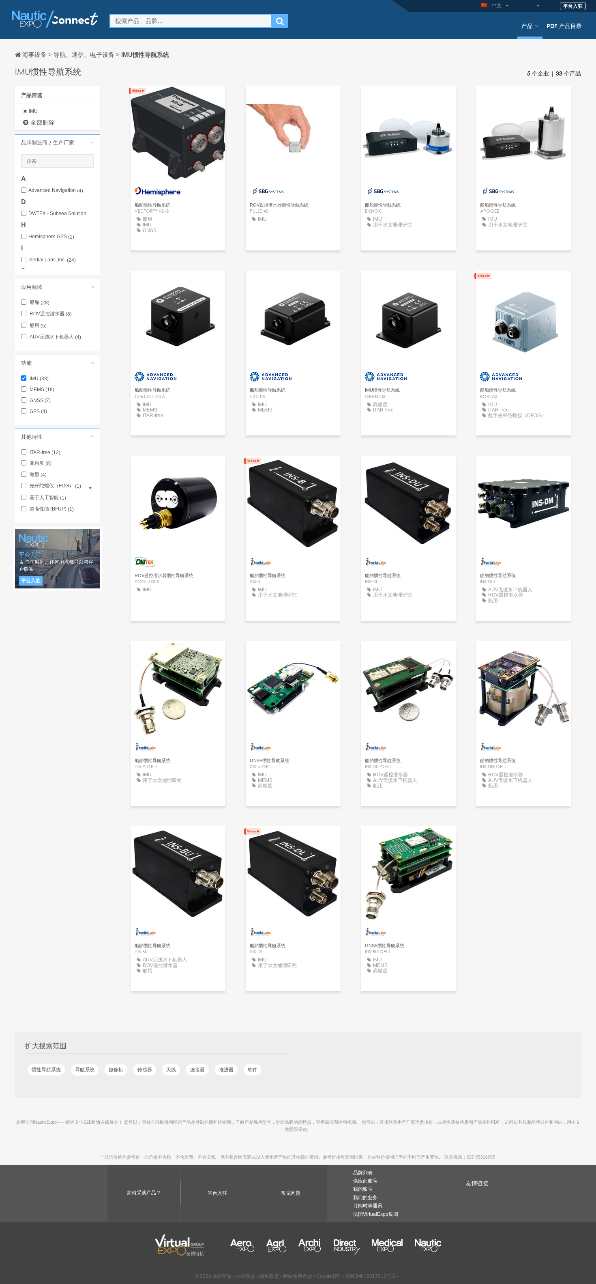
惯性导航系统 (46, 1070)
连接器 (197, 1070)
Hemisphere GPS (51, 237)
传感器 (144, 1070)
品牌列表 (363, 1173)
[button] (57, 142)
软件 (252, 1070)
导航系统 (84, 1070)
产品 (527, 25)
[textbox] (190, 21)
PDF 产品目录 (564, 25)
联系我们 (178, 99)
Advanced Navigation (55, 190)
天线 (171, 1070)
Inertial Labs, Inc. (52, 260)
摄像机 (116, 1070)
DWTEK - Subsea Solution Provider (61, 214)
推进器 (226, 1070)
